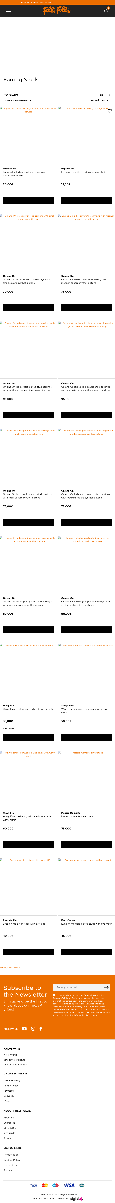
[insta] (33, 1029)
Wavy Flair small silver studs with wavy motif (28, 709)
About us (8, 1117)
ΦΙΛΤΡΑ (14, 95)
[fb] (41, 1029)
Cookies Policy (11, 1160)
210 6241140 (10, 1055)
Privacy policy (11, 1155)
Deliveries (8, 1096)
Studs (3, 967)
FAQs (6, 1101)
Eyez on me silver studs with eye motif (24, 923)
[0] (106, 11)
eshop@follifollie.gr (14, 1060)
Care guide (9, 1128)
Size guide (9, 1133)
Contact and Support (15, 1064)
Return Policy (11, 1085)
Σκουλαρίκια (13, 967)
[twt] (24, 1029)
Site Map (8, 1170)
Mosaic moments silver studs (77, 816)
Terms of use (10, 1165)
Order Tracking (12, 1080)
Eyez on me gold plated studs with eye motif (86, 923)
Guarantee (9, 1122)
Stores (7, 1138)
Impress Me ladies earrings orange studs (83, 172)
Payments (8, 1090)
